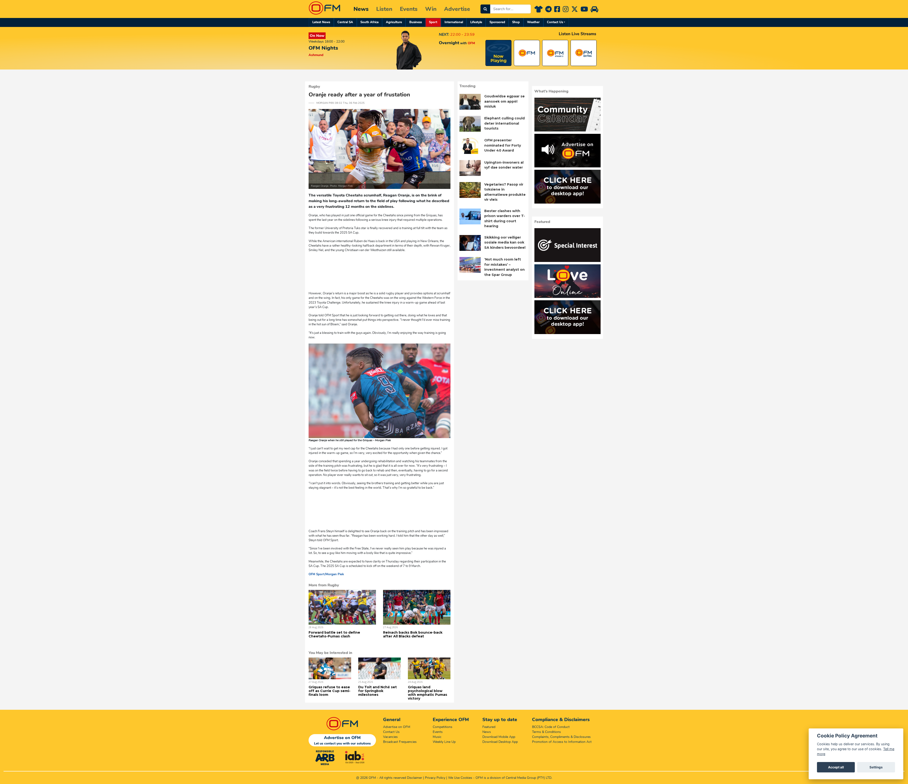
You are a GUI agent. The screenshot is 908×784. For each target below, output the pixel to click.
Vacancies (390, 737)
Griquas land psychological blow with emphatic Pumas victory (427, 693)
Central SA (345, 22)
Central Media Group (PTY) (525, 777)
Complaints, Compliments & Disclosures (561, 737)
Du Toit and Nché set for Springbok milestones (377, 691)
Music (437, 737)
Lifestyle (476, 22)
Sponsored (497, 22)
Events (409, 9)
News (361, 9)
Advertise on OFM (396, 727)
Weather (533, 22)
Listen (384, 9)
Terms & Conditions (546, 732)
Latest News (321, 22)
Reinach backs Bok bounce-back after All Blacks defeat (412, 634)
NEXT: (444, 34)
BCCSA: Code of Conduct (551, 727)
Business (415, 22)
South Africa (369, 22)
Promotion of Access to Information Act (562, 742)
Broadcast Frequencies (400, 742)
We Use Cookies (460, 777)
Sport (433, 22)
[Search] (485, 8)
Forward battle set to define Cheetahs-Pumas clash (334, 634)
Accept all (836, 767)
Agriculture (394, 22)
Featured (488, 727)
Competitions (442, 727)
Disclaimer (414, 777)
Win (431, 9)
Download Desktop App (500, 742)
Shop (516, 22)
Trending (467, 86)
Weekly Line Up (444, 742)
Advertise (457, 9)
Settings (876, 767)
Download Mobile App (498, 737)
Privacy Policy (435, 777)
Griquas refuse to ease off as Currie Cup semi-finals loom (329, 691)
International (454, 22)
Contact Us (555, 22)
